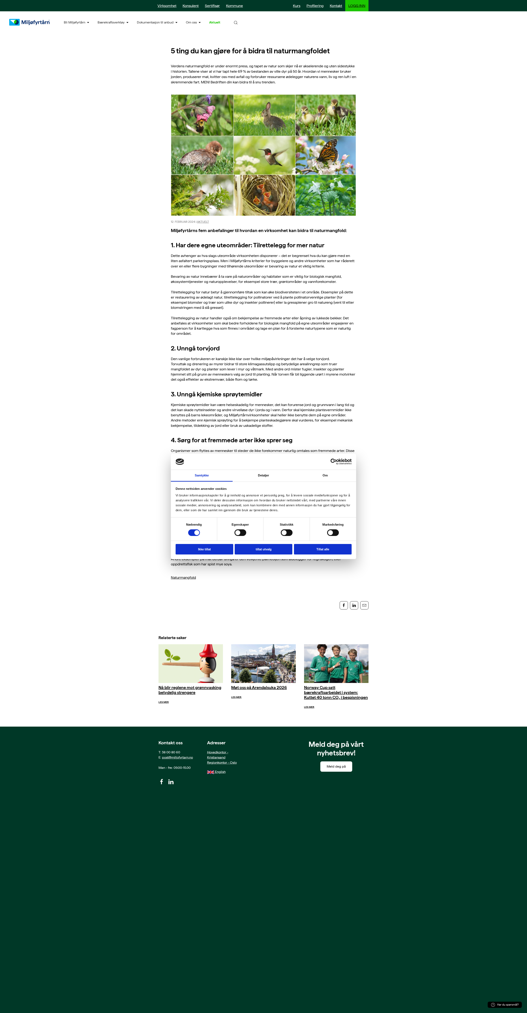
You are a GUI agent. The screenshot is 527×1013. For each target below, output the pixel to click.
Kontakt (336, 6)
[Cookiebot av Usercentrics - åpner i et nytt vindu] (334, 462)
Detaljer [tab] (263, 475)
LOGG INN (356, 6)
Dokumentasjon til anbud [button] (155, 22)
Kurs (296, 6)
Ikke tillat (204, 549)
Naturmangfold (183, 577)
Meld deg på (336, 766)
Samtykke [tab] (202, 475)
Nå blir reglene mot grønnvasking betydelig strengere (190, 690)
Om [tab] (325, 475)
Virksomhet (166, 6)
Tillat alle (322, 549)
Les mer (164, 702)
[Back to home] (29, 22)
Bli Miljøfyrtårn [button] (74, 22)
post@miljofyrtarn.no (177, 757)
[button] (236, 22)
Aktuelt (214, 22)
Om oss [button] (191, 22)
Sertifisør (212, 6)
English (220, 772)
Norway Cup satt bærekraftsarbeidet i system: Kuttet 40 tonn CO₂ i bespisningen (336, 692)
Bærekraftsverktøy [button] (111, 22)
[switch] (240, 532)
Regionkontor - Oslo (222, 762)
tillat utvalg (264, 549)
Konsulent (191, 6)
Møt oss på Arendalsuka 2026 (259, 687)
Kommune (234, 6)
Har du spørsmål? (508, 1004)
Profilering (315, 6)
